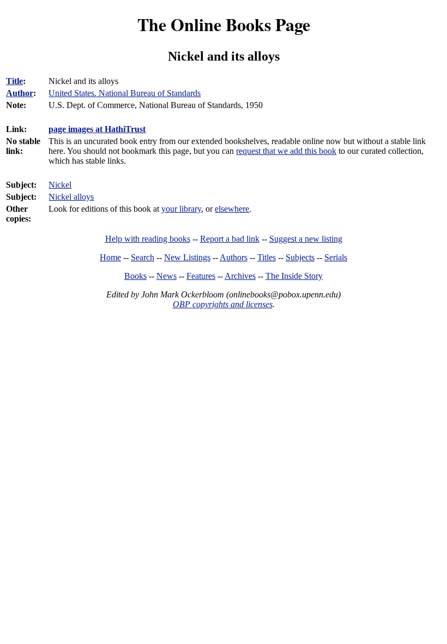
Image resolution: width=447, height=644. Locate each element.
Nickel (60, 184)
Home (110, 257)
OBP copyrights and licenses (223, 304)
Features (200, 276)
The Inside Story (294, 276)
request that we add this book (286, 151)
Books (135, 276)
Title (14, 81)
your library (181, 208)
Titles (266, 257)
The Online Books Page (223, 24)
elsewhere (232, 208)
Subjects (300, 257)
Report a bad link (229, 238)
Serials (335, 257)
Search (142, 257)
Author (19, 93)
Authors (233, 257)
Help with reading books (147, 238)
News (166, 276)
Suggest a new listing (305, 238)
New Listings (187, 257)
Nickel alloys (71, 196)
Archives (240, 276)
